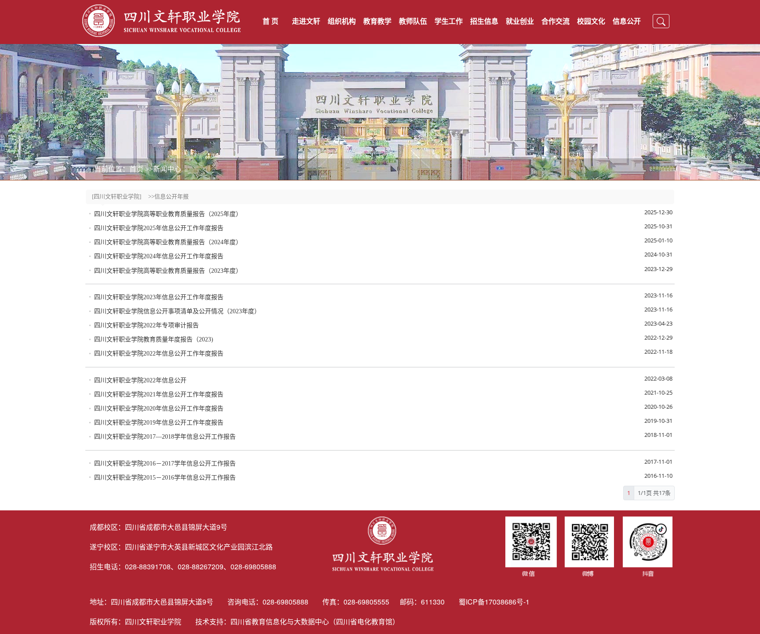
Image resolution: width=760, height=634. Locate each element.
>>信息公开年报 (168, 196)
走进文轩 (306, 21)
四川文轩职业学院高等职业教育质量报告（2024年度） (168, 242)
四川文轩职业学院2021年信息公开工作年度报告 (158, 394)
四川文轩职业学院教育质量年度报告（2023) (153, 339)
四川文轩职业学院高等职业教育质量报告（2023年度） (168, 271)
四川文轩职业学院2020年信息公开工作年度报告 (158, 408)
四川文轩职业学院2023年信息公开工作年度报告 (158, 297)
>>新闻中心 (163, 169)
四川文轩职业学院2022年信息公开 (140, 380)
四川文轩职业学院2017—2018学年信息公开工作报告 (165, 436)
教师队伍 (413, 21)
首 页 (270, 21)
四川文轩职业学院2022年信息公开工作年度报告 (158, 353)
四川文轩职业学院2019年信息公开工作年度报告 (158, 422)
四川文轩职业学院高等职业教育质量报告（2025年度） (168, 214)
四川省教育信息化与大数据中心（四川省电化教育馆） (314, 621)
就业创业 (520, 21)
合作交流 (555, 21)
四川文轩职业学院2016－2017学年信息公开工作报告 (165, 463)
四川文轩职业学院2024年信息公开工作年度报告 (158, 256)
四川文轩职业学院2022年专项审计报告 (146, 325)
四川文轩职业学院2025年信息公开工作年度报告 (158, 228)
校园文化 (591, 21)
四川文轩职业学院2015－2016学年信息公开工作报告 (165, 477)
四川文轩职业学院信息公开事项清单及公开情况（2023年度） (177, 311)
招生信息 (484, 21)
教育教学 (377, 21)
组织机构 (342, 21)
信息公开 (627, 21)
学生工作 (449, 21)
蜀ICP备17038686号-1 (495, 602)
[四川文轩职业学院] (116, 196)
